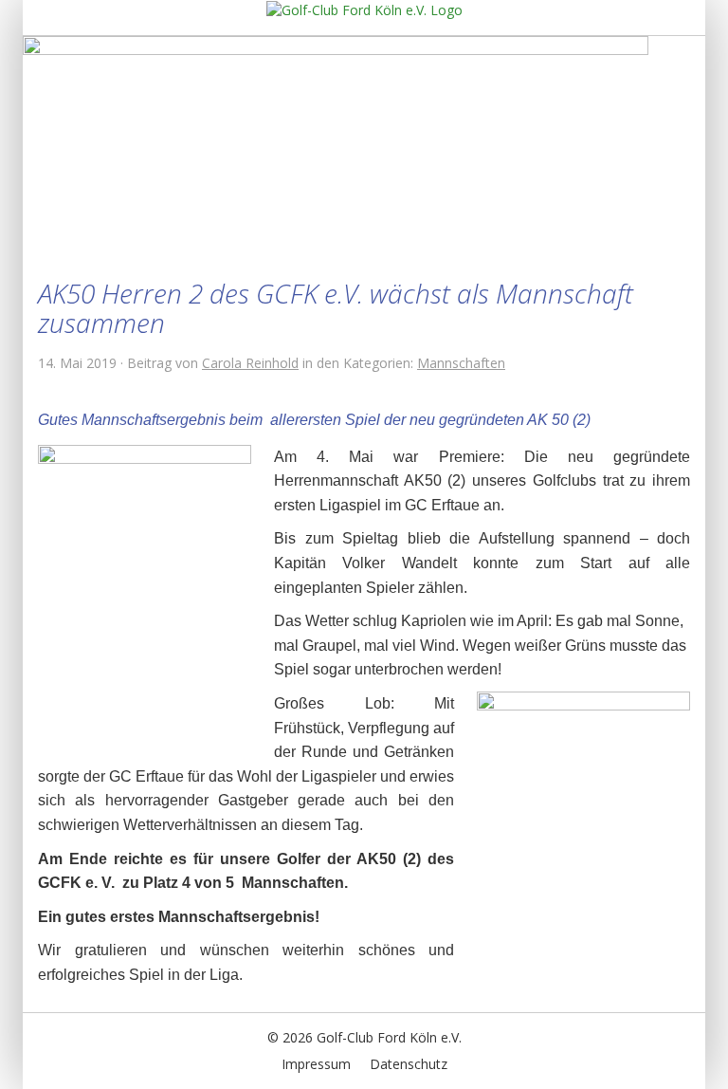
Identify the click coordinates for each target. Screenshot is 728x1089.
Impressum (316, 1064)
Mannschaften (461, 363)
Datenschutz (408, 1064)
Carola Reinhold (250, 363)
